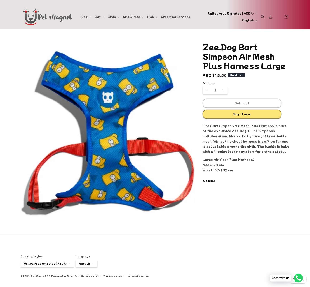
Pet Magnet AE (41, 275)
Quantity (209, 83)
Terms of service (137, 275)
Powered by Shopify (64, 275)
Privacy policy (112, 275)
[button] (86, 16)
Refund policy (90, 275)
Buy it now (242, 114)
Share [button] (210, 181)
